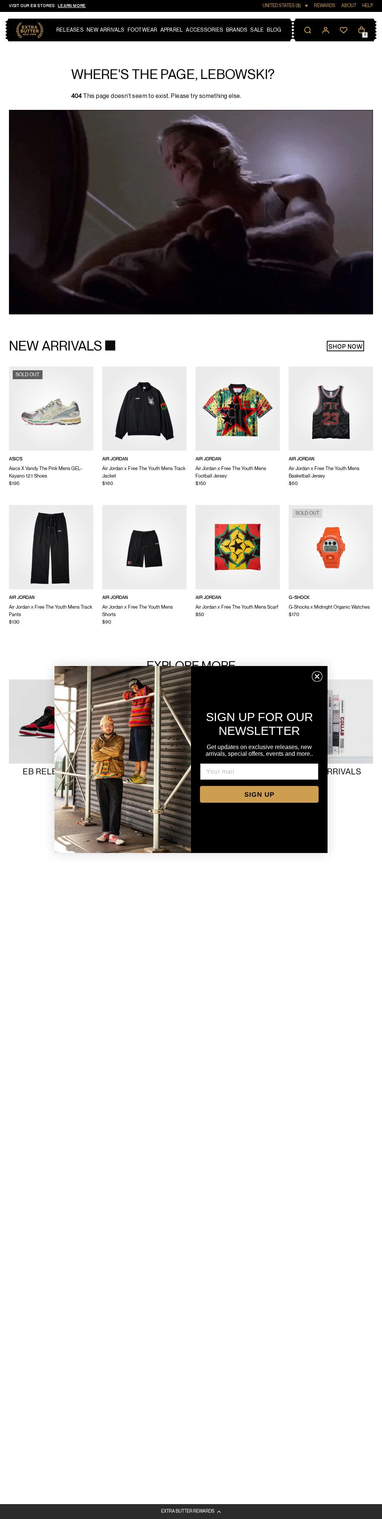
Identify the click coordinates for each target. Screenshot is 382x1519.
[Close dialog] (317, 676)
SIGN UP (259, 794)
